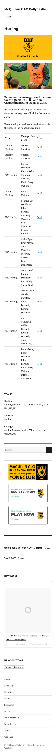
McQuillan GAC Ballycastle (25, 9)
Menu (8, 17)
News (7, 679)
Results (8, 692)
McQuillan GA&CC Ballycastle (32, 644)
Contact (8, 737)
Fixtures (8, 686)
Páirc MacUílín (11, 717)
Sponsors (9, 705)
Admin (7, 730)
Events (8, 698)
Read (39, 147)
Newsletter (10, 724)
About (7, 711)
